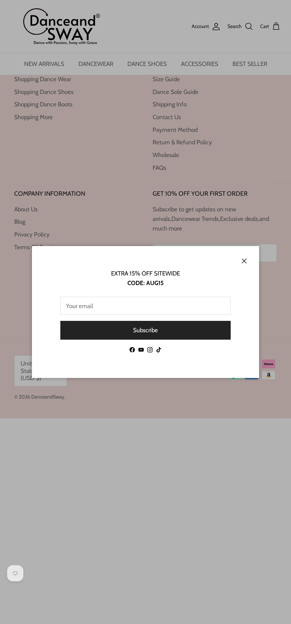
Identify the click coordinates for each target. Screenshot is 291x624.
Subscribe (145, 330)
